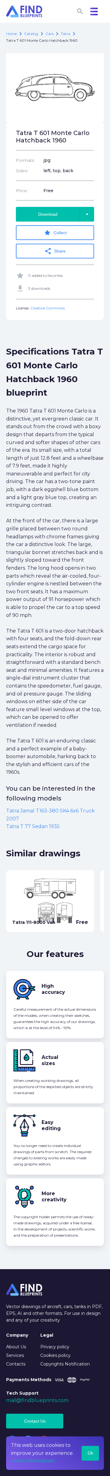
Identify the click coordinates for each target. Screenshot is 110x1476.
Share (55, 251)
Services (15, 1355)
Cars (49, 33)
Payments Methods (28, 1379)
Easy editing (51, 1125)
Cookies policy (55, 1355)
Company (17, 1335)
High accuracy (53, 989)
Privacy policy (54, 1347)
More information (33, 1461)
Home (11, 33)
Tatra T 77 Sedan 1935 (33, 826)
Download (64, 214)
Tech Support (22, 1393)
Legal (46, 1335)
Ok (90, 1453)
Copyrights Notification (65, 1364)
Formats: (25, 160)
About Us (16, 1347)
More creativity (54, 1197)
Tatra (65, 33)
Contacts (15, 1364)
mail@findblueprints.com (37, 1400)
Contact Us (35, 1421)
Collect (55, 232)
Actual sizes (50, 1060)
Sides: (22, 170)
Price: (22, 190)
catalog (31, 33)
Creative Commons (47, 308)
